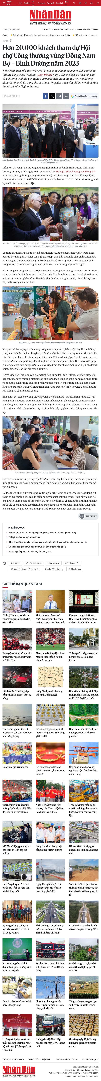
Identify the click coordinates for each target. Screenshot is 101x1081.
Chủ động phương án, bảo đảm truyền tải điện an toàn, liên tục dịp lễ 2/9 (50, 1005)
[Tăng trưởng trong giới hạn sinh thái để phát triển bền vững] (84, 987)
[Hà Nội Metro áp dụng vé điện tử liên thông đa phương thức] (84, 832)
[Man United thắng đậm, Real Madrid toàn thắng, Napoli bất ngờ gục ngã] (50, 639)
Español (59, 3)
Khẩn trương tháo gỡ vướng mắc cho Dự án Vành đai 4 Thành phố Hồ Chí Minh (49, 929)
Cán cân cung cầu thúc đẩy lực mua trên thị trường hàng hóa (37, 547)
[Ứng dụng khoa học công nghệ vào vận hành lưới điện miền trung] (84, 753)
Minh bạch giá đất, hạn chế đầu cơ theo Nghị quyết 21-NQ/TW (82, 967)
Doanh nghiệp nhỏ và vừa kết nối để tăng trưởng (17, 1003)
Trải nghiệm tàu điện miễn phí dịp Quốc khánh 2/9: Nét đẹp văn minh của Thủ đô (16, 808)
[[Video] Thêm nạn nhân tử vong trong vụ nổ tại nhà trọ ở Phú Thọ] (17, 601)
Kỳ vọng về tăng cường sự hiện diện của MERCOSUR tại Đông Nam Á (15, 929)
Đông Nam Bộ (53, 563)
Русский (50, 3)
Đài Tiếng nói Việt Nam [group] (66, 1059)
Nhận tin (91, 3)
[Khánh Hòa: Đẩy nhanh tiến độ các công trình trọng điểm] (84, 911)
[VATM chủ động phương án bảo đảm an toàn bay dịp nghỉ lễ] (17, 832)
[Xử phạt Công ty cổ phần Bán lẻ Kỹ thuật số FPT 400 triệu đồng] (50, 949)
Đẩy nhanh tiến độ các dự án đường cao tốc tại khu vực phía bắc (83, 733)
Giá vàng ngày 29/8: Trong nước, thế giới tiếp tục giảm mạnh (82, 1043)
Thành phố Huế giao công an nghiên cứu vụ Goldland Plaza (83, 657)
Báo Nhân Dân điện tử (50, 17)
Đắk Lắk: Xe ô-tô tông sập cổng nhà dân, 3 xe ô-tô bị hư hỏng (16, 695)
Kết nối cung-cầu (72, 563)
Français (41, 3)
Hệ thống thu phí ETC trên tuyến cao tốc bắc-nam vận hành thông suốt (15, 888)
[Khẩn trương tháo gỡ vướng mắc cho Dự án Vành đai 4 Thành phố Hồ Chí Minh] (50, 911)
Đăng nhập (98, 3)
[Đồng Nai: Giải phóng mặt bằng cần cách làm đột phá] (50, 832)
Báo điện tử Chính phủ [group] (13, 1059)
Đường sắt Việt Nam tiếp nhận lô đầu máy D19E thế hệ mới (50, 1043)
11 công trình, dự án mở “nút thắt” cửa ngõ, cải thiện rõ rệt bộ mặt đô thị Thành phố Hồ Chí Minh (16, 1044)
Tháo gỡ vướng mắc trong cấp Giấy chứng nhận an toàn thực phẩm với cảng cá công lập (83, 810)
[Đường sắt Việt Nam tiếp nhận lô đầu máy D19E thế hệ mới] (50, 1025)
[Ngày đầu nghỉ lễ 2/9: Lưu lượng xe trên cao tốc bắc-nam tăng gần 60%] (50, 870)
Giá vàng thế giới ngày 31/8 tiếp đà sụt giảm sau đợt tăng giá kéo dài (50, 733)
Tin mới (80, 3)
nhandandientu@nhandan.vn (85, 1076)
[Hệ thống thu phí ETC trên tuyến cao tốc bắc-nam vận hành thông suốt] (17, 870)
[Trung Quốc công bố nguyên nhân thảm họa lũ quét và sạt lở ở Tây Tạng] (17, 639)
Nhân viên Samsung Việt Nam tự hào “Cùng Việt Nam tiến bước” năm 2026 (50, 808)
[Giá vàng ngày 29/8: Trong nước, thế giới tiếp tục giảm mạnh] (84, 1025)
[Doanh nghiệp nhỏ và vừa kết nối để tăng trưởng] (17, 987)
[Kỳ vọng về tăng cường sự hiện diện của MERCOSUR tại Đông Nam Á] (17, 911)
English (27, 3)
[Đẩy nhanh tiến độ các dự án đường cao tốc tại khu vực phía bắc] (84, 715)
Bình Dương (45, 74)
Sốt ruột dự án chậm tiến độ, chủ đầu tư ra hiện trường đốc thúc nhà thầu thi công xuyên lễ (83, 889)
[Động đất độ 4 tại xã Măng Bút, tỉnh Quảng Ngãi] (50, 677)
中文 (33, 3)
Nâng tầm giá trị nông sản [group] (16, 35)
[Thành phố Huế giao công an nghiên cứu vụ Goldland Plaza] (84, 639)
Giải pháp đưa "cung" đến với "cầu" (25, 537)
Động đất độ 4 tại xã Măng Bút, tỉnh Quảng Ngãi (49, 693)
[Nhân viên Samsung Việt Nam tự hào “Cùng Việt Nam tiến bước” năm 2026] (50, 791)
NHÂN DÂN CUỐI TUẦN (63, 30)
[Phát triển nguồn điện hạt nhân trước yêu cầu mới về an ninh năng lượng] (17, 715)
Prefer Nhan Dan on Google (86, 96)
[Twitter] (52, 96)
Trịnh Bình (91, 516)
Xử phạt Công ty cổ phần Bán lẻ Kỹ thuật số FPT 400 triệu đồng (50, 967)
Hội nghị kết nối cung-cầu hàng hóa (75, 171)
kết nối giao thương (34, 563)
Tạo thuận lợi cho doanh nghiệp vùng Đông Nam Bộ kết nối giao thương (42, 532)
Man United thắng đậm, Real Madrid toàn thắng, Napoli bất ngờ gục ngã (50, 657)
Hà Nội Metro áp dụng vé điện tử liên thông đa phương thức (83, 850)
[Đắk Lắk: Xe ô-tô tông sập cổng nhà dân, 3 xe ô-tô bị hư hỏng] (17, 677)
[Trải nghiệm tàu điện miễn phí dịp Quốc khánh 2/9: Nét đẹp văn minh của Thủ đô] (17, 791)
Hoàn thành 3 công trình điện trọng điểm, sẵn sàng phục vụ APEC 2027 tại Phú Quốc (84, 695)
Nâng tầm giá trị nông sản (15, 766)
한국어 (67, 3)
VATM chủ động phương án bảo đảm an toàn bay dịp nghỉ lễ (16, 850)
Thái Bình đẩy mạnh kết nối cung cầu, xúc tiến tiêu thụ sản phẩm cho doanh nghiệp (48, 542)
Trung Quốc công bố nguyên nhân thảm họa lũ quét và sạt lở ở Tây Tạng (16, 657)
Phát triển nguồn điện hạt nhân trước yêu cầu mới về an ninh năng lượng (17, 733)
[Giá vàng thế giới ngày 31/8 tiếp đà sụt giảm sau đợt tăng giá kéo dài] (50, 715)
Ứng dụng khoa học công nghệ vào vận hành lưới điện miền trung (83, 770)
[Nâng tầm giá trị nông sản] (17, 753)
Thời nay (46, 30)
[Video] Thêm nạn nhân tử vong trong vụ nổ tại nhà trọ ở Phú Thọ (16, 619)
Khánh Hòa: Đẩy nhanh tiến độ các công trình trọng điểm (83, 927)
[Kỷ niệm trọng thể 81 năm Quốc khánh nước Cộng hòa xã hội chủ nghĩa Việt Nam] (84, 601)
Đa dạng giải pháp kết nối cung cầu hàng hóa (30, 551)
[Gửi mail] (59, 96)
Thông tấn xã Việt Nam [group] (39, 1059)
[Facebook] (45, 96)
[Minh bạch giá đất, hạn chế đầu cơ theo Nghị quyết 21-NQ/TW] (84, 949)
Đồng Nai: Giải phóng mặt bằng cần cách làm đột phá (49, 848)
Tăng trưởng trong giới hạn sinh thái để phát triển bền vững (83, 1005)
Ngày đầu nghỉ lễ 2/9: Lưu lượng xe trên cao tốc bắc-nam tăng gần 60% (49, 888)
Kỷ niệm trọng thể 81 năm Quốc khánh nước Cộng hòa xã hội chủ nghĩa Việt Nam (83, 619)
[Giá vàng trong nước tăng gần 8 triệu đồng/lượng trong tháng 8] (50, 753)
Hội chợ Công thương (54, 569)
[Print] (66, 96)
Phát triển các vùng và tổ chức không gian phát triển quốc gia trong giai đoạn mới (50, 619)
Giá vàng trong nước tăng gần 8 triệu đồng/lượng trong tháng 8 (50, 770)
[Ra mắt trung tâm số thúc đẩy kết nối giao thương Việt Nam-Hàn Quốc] (17, 949)
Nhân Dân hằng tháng (88, 30)
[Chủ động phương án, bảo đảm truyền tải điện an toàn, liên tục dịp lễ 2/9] (50, 987)
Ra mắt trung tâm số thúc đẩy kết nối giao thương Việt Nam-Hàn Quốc (16, 967)
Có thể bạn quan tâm (22, 584)
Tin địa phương (86, 3)
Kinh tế (6, 40)
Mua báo (74, 3)
